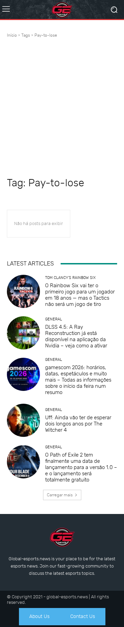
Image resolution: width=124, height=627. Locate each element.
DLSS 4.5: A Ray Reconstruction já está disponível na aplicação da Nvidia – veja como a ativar (76, 336)
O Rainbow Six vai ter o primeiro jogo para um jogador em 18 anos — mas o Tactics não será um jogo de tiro (80, 294)
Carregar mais (60, 495)
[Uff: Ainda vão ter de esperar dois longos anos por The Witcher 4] (23, 420)
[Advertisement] (62, 107)
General (53, 319)
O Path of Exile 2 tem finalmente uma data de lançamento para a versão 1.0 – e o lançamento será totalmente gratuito (81, 467)
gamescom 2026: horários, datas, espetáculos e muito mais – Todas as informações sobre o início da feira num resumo (78, 379)
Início (12, 35)
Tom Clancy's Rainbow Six (70, 278)
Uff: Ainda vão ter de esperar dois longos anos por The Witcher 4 (78, 423)
